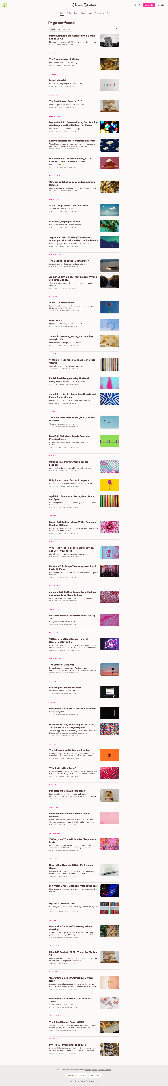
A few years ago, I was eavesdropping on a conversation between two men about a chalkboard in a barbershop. (71, 754)
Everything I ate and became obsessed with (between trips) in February (73, 573)
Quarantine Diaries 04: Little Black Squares (72, 708)
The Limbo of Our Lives (61, 664)
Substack (72, 1081)
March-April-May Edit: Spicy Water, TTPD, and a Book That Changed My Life (72, 726)
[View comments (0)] (66, 134)
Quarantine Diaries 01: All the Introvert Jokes (70, 1000)
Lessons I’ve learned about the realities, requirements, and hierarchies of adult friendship (72, 307)
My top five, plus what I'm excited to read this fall (68, 264)
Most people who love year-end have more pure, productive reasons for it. (73, 890)
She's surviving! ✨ (56, 164)
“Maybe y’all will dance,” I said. (61, 1005)
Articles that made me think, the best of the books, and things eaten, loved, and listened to (73, 529)
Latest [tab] (53, 29)
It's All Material (57, 80)
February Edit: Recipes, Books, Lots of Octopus (69, 815)
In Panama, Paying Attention (64, 221)
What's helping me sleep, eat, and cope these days (69, 243)
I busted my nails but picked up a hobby (65, 342)
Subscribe (149, 5)
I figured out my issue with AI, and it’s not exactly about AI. (72, 42)
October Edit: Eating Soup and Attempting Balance (72, 183)
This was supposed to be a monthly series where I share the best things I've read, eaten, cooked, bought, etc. (72, 731)
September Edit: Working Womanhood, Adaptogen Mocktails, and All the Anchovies (73, 239)
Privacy (88, 1070)
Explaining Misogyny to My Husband (69, 378)
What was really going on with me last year (66, 83)
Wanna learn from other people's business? (66, 366)
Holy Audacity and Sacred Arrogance (69, 480)
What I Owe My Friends (61, 302)
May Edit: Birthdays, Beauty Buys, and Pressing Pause (69, 437)
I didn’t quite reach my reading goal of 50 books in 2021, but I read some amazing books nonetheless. (73, 959)
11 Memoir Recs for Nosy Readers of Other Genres (72, 361)
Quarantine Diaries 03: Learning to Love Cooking (71, 928)
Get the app (95, 1075)
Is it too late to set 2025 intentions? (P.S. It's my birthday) (71, 483)
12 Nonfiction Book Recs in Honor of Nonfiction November (68, 640)
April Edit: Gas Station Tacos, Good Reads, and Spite (72, 498)
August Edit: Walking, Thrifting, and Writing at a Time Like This (73, 278)
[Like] (50, 429)
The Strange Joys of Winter (64, 59)
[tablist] (60, 29)
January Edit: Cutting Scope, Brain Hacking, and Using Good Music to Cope (73, 593)
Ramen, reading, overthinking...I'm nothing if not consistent (72, 188)
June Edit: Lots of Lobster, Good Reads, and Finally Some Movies (72, 396)
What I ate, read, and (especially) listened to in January (70, 598)
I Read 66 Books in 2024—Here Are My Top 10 (72, 617)
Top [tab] (59, 29)
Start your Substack (78, 1075)
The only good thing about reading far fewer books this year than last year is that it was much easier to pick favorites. (73, 1026)
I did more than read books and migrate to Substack (69, 400)
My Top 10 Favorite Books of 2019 (67, 1045)
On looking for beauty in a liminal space (65, 224)
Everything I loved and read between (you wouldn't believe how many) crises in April (72, 503)
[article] (84, 41)
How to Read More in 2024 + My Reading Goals (71, 866)
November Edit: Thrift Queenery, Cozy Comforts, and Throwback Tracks (70, 160)
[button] (62, 13)
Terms (94, 1070)
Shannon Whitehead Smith (64, 44)
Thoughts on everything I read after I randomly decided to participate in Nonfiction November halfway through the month (72, 145)
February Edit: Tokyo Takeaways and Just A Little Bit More (72, 568)
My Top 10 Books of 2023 (63, 903)
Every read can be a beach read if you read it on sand (70, 468)
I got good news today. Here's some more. (66, 323)
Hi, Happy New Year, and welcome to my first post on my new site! (73, 908)
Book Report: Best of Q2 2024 (65, 687)
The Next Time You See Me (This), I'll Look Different (72, 419)
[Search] (135, 5)
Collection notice (104, 1070)
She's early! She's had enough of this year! (65, 128)
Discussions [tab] (67, 29)
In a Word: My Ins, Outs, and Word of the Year (73, 886)
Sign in (161, 5)
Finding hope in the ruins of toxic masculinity (67, 381)
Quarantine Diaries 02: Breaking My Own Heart (71, 979)
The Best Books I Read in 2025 (65, 101)
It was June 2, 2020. (57, 712)
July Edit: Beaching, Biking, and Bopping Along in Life (71, 338)
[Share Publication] (140, 5)
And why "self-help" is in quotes (61, 208)
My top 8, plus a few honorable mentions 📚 (66, 104)
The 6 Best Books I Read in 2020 (66, 1022)
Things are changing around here (62, 424)
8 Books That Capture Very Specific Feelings (68, 463)
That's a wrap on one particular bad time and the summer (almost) (72, 284)
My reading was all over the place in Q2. (65, 691)
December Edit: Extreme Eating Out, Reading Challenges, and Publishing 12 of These (73, 124)
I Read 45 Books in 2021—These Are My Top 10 (73, 953)
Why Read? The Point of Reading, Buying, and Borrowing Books (71, 549)
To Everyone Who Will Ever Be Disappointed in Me (73, 841)
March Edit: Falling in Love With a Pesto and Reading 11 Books (72, 523)
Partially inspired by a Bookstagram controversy (68, 554)
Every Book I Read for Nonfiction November (72, 140)
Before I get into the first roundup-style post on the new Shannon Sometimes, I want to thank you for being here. (71, 821)
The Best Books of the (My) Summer (69, 261)
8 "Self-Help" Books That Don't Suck (68, 205)
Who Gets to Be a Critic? (62, 768)
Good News (55, 320)
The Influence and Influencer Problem (69, 750)
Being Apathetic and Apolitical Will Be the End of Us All (72, 37)
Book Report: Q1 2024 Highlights (67, 790)
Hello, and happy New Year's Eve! (62, 622)
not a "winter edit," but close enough (63, 62)
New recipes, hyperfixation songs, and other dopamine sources (70, 443)
